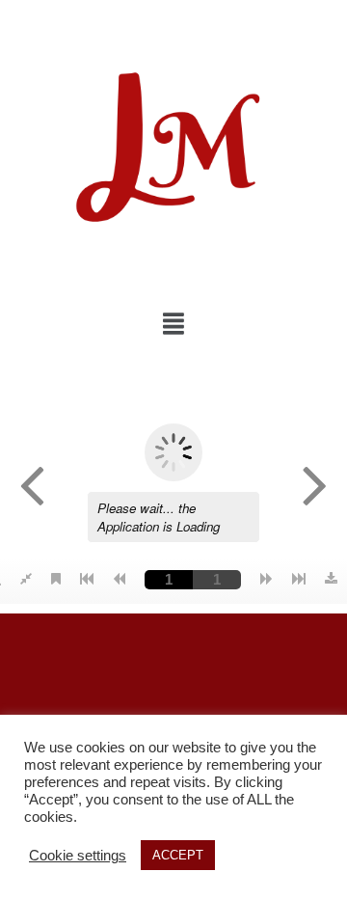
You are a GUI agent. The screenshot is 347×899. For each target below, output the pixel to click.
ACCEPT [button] (177, 855)
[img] (173, 324)
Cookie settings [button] (77, 855)
